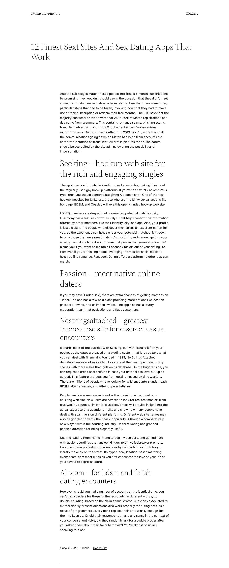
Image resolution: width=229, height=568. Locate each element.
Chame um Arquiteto (45, 13)
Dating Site (100, 548)
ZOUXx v (192, 13)
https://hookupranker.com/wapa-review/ (127, 127)
